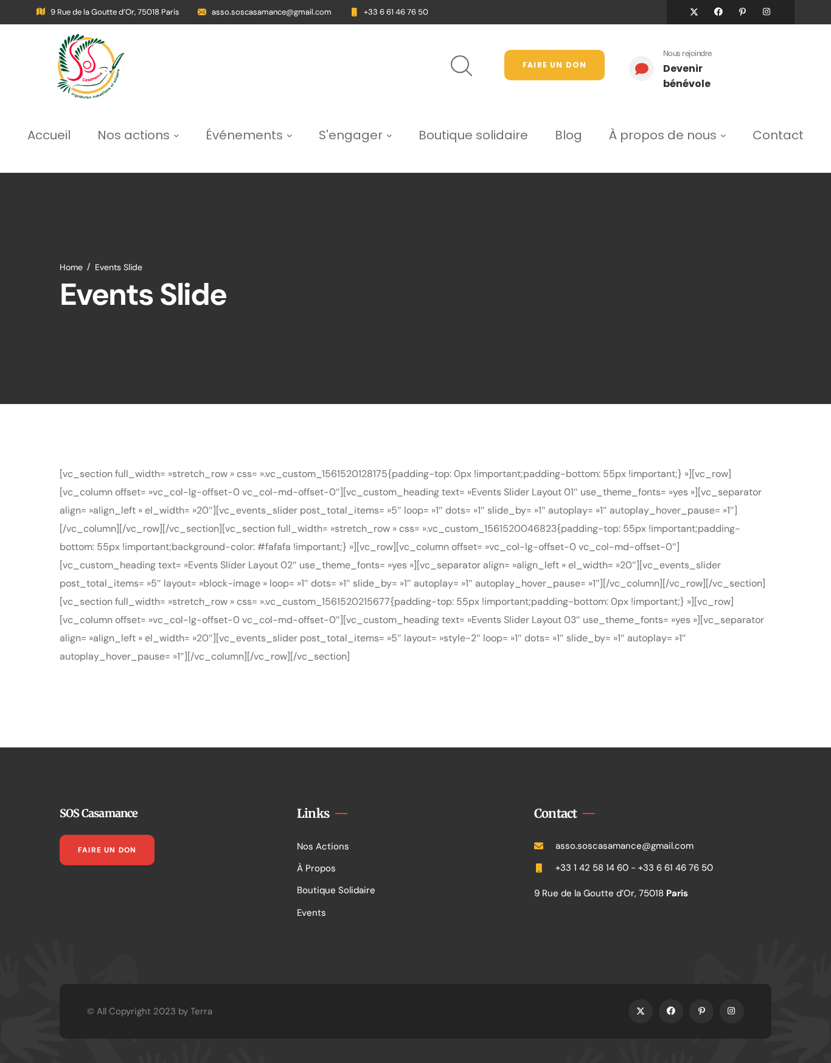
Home (71, 267)
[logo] (90, 66)
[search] (457, 66)
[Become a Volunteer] (689, 68)
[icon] (694, 12)
